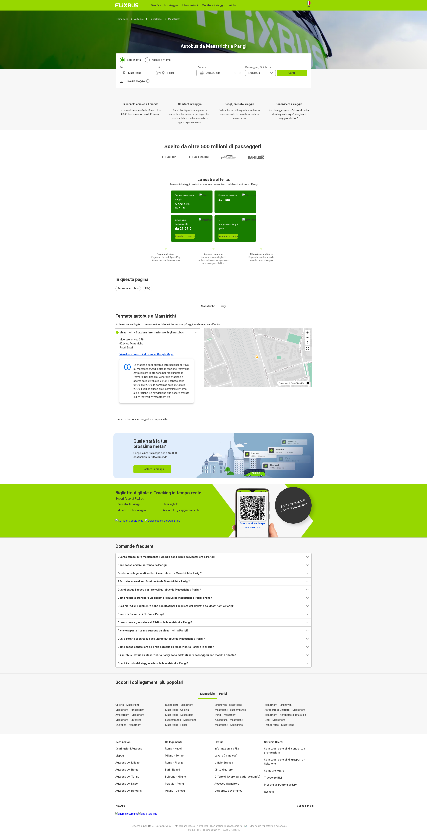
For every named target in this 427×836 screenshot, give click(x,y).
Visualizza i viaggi (228, 236)
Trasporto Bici (273, 777)
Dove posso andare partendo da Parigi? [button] (142, 565)
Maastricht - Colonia (177, 709)
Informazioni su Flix (227, 748)
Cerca (292, 72)
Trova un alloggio (135, 81)
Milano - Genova (175, 790)
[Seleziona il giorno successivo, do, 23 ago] (240, 73)
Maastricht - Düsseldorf (179, 714)
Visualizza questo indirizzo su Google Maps (146, 354)
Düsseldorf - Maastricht (179, 704)
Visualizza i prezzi (184, 236)
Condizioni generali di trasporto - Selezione (284, 761)
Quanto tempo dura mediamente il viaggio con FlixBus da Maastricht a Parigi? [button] (166, 557)
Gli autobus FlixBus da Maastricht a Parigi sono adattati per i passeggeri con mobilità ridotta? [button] (177, 655)
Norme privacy (163, 826)
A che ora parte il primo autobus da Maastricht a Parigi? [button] (153, 630)
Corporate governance (228, 790)
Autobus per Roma (126, 769)
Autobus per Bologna (128, 790)
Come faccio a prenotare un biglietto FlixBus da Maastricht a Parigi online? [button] (165, 597)
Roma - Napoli (173, 748)
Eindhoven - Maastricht (228, 704)
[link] (213, 455)
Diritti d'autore (224, 769)
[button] (157, 333)
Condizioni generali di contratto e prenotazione (284, 750)
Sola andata (134, 59)
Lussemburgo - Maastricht (180, 719)
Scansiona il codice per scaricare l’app (253, 525)
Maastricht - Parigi (176, 724)
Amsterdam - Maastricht (129, 714)
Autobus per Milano (127, 762)
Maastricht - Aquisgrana (229, 724)
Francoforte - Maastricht (279, 724)
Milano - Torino (174, 755)
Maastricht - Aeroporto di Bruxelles (285, 714)
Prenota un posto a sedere (280, 784)
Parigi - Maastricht (226, 714)
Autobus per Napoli (127, 783)
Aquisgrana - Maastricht (229, 719)
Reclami (269, 791)
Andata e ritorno (161, 59)
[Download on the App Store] (147, 814)
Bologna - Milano (175, 776)
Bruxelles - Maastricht (128, 724)
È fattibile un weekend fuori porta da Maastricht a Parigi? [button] (154, 581)
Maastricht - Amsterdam (129, 709)
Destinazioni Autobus (128, 748)
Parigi (222, 306)
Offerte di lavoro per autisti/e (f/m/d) (237, 776)
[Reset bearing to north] (307, 342)
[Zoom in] (307, 332)
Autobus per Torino (127, 776)
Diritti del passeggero (184, 826)
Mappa (119, 755)
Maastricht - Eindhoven (278, 704)
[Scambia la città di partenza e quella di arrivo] (158, 73)
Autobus (139, 19)
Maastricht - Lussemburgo (230, 709)
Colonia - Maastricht (127, 704)
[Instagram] (298, 813)
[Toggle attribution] (308, 383)
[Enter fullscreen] (307, 348)
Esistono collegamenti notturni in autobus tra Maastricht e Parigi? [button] (160, 573)
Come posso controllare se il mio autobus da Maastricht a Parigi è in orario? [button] (166, 646)
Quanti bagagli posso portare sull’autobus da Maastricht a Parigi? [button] (159, 589)
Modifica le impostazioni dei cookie (268, 826)
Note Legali (202, 826)
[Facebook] (297, 813)
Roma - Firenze (174, 762)
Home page (122, 19)
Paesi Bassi (156, 19)
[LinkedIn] (300, 813)
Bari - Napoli (172, 769)
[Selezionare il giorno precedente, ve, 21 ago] (235, 73)
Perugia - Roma (174, 783)
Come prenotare (274, 770)
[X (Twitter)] (301, 813)
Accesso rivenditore (227, 783)
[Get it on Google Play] (126, 814)
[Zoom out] (307, 337)
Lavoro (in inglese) (226, 755)
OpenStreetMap (298, 383)
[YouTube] (299, 813)
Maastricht (174, 19)
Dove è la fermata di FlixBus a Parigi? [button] (141, 614)
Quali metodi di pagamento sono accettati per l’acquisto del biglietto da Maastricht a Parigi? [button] (176, 606)
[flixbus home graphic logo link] (126, 5)
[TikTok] (302, 813)
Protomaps (283, 383)
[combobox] (142, 73)
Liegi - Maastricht (275, 719)
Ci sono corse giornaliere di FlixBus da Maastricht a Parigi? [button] (155, 622)
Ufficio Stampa (224, 762)
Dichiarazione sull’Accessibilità (226, 826)
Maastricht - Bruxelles (128, 719)
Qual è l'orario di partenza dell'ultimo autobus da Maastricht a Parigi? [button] (161, 638)
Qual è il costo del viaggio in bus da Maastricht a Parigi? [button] (153, 663)
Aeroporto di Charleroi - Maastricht (285, 709)
